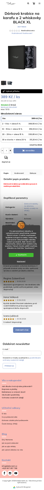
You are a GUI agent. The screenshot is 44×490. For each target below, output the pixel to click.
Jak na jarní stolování (10, 443)
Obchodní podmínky (11, 395)
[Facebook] (4, 473)
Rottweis (22, 27)
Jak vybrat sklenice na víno (12, 450)
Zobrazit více (21, 330)
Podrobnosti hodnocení (22, 33)
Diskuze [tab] (33, 173)
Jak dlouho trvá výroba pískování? (17, 386)
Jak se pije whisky (9, 446)
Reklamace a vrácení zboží (13, 392)
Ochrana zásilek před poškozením (15, 420)
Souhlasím (22, 255)
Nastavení (21, 261)
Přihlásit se (9, 366)
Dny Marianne (7, 439)
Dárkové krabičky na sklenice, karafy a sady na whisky (31, 207)
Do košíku (30, 151)
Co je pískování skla (9, 417)
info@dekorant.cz (9, 466)
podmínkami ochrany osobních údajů (22, 359)
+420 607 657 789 (9, 468)
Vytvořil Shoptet (23, 487)
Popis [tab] (6, 173)
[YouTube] (15, 473)
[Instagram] (10, 473)
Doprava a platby (9, 389)
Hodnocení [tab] (19, 173)
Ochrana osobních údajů (13, 398)
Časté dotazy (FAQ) (9, 424)
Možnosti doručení (9, 107)
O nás (4, 413)
